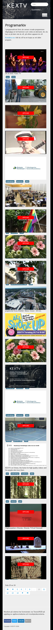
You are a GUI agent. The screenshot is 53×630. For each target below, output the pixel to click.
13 (13, 593)
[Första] (7, 589)
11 (44, 589)
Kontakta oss (10, 38)
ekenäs (13, 501)
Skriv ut (28, 621)
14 (18, 593)
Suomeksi (36, 10)
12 (7, 593)
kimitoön (20, 181)
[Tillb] (12, 589)
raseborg (20, 388)
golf (20, 501)
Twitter (14, 621)
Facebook (8, 621)
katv (7, 77)
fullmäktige (10, 181)
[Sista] (27, 593)
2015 (13, 77)
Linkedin (21, 621)
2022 (27, 181)
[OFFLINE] (25, 61)
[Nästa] (22, 593)
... (34, 589)
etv (7, 473)
